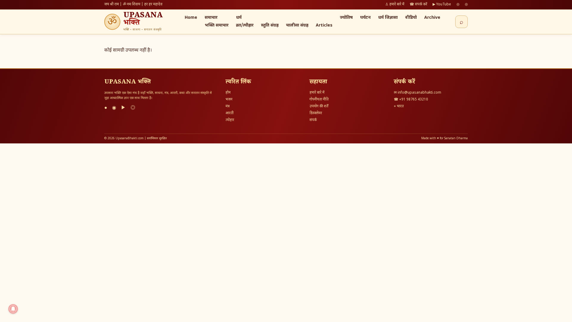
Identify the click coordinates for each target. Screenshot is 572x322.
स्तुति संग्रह (270, 25)
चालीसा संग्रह (297, 25)
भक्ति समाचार (217, 25)
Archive (432, 18)
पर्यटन (365, 18)
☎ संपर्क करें (418, 4)
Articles (324, 25)
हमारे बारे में (317, 92)
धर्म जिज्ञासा (388, 18)
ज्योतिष (346, 18)
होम (228, 92)
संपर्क (313, 120)
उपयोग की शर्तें (319, 106)
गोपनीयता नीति (319, 99)
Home (191, 18)
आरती (230, 113)
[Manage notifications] (13, 309)
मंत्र (228, 106)
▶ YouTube (442, 4)
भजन (229, 99)
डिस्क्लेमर (316, 113)
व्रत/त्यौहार (245, 25)
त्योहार (230, 120)
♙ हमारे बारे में (394, 4)
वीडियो (411, 18)
